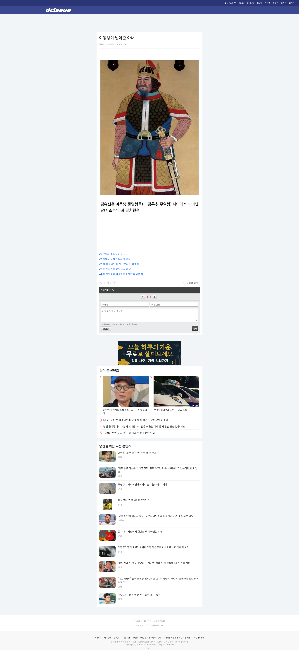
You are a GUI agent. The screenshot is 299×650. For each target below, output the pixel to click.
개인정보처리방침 (139, 637)
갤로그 (275, 3)
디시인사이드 (230, 3)
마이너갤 (250, 3)
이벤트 (283, 3)
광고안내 (117, 637)
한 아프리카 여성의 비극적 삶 (115, 269)
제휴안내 (107, 637)
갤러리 (241, 3)
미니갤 (259, 3)
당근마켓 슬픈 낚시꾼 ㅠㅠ (114, 254)
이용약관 (126, 637)
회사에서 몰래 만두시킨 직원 (115, 259)
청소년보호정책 (155, 637)
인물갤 (267, 3)
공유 (114, 283)
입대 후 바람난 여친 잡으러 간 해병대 (119, 264)
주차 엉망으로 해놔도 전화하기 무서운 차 (121, 274)
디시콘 (291, 3)
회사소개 (98, 637)
